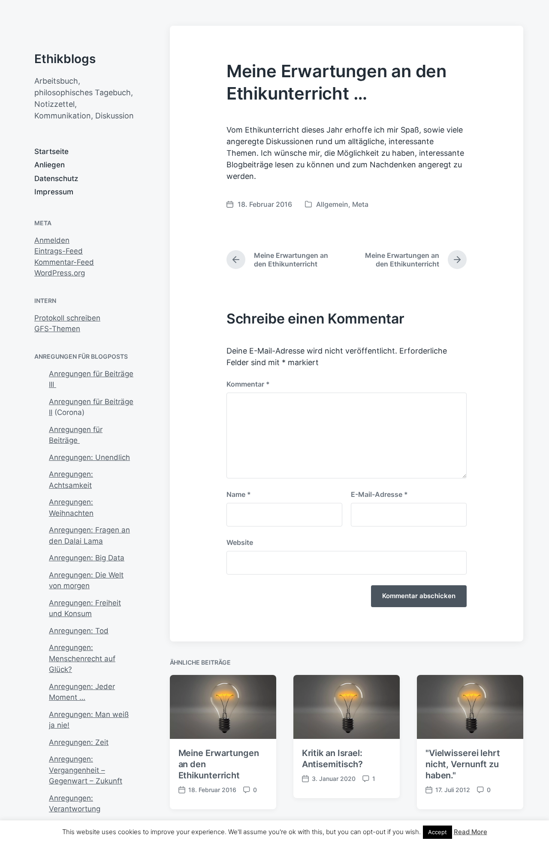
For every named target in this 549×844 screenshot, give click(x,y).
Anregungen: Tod (79, 630)
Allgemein (332, 204)
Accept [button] (437, 832)
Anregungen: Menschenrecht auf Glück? (82, 658)
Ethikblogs (65, 58)
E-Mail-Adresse (379, 494)
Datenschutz (56, 178)
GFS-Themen (57, 328)
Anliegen (49, 164)
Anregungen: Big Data (86, 558)
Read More (470, 832)
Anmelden (51, 240)
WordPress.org (59, 273)
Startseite (51, 151)
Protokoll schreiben (67, 318)
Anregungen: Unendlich (89, 457)
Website (239, 542)
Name (238, 494)
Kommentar (248, 384)
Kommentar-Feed (64, 262)
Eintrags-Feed (58, 251)
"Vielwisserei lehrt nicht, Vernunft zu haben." (462, 764)
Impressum (53, 192)
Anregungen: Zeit (79, 742)
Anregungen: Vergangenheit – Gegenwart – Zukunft (85, 770)
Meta (360, 204)
